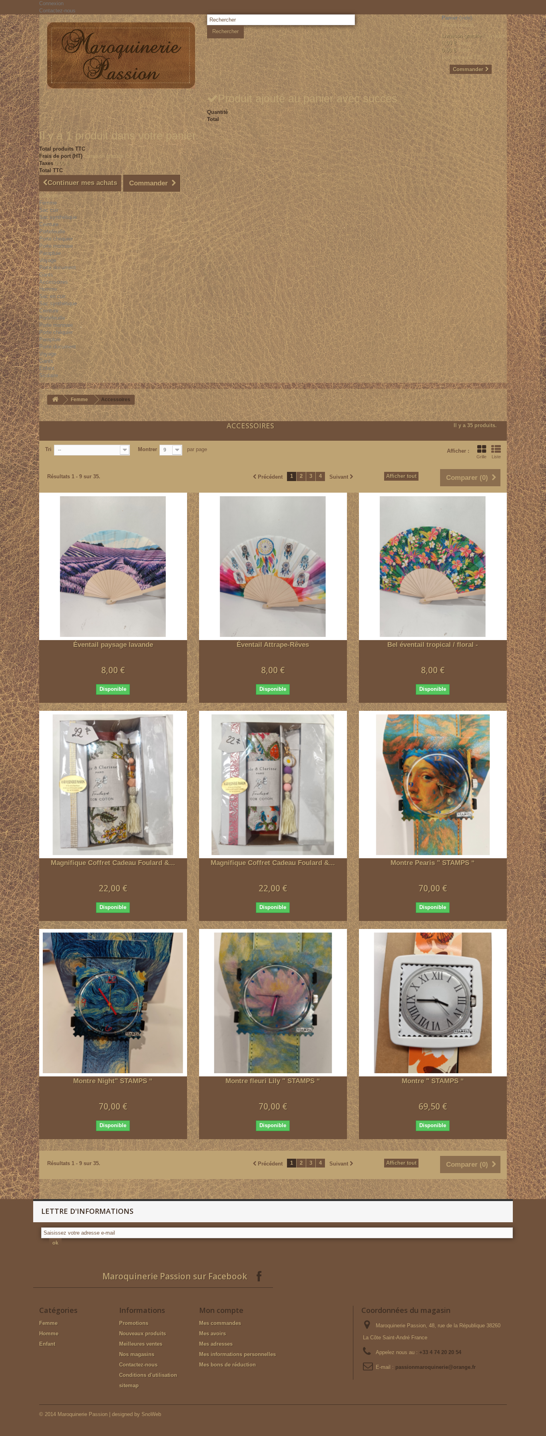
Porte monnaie (56, 246)
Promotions (133, 1323)
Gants (46, 275)
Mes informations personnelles (237, 1354)
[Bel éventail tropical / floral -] (433, 566)
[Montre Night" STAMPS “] (113, 1003)
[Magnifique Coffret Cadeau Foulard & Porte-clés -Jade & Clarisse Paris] (113, 784)
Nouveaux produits (142, 1334)
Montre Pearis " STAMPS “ (433, 863)
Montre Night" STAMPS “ (113, 1081)
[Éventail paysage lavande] (113, 566)
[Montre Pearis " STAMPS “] (433, 784)
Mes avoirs (212, 1334)
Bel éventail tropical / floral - (432, 644)
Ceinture (48, 224)
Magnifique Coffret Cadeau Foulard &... (113, 863)
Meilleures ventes (140, 1344)
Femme (48, 203)
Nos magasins (136, 1354)
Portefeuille (52, 232)
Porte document (57, 267)
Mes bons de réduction (227, 1365)
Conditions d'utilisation (148, 1375)
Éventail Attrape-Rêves (273, 644)
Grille (481, 456)
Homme (48, 289)
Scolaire (48, 375)
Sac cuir (48, 210)
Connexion (51, 3)
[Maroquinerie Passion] (121, 55)
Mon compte (221, 1310)
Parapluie (50, 253)
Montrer (147, 449)
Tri (48, 449)
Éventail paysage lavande (113, 644)
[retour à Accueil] (55, 400)
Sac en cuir (52, 296)
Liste (496, 456)
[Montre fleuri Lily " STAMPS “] (273, 1003)
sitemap (129, 1385)
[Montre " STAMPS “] (433, 1003)
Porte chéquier (56, 239)
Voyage (47, 260)
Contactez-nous (57, 11)
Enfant (46, 368)
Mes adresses (216, 1344)
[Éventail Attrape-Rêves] (273, 566)
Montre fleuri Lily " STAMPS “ (272, 1081)
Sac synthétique (58, 217)
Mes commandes (220, 1323)
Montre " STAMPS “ (433, 1081)
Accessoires (53, 282)
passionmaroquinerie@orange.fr (435, 1367)
